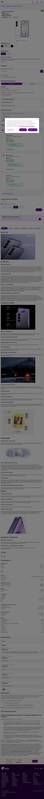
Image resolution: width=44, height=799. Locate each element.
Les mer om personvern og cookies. (26, 126)
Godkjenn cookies (33, 129)
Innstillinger (10, 129)
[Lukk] (37, 119)
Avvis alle (23, 129)
